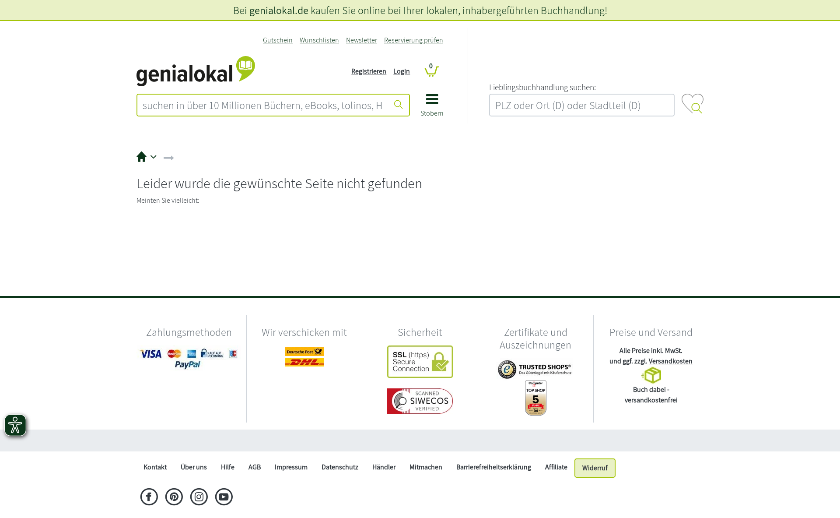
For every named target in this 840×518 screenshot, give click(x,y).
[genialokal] (195, 70)
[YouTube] (223, 497)
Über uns (194, 467)
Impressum (291, 467)
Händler (384, 467)
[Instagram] (198, 497)
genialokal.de (278, 10)
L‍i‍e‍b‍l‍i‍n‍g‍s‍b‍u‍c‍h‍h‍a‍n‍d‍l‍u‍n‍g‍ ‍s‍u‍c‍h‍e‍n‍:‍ (542, 87)
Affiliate (556, 467)
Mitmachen (426, 467)
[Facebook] (148, 497)
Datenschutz (340, 467)
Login (401, 71)
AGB (254, 467)
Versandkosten (671, 361)
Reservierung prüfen (413, 40)
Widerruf (595, 467)
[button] (432, 108)
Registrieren (368, 71)
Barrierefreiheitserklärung (493, 467)
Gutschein (278, 40)
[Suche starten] (398, 105)
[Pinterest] (173, 497)
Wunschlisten (319, 40)
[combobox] (262, 105)
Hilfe (227, 467)
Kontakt (155, 467)
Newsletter (361, 40)
